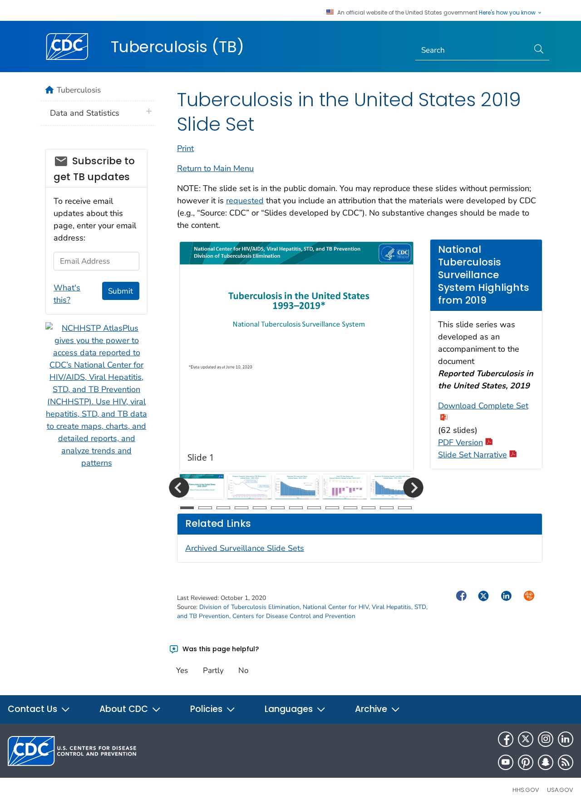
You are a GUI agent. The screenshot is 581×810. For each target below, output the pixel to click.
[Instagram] (545, 739)
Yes (182, 670)
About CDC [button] (124, 709)
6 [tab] (278, 507)
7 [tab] (296, 507)
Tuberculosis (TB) (177, 46)
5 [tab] (259, 507)
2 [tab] (205, 507)
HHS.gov (525, 789)
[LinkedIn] (565, 739)
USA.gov (560, 789)
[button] (179, 487)
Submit (120, 291)
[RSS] (565, 762)
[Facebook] (505, 739)
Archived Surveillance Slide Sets (244, 548)
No (243, 670)
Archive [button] (372, 709)
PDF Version (460, 442)
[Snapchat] (545, 762)
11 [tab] (368, 507)
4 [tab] (241, 507)
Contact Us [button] (33, 709)
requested (245, 200)
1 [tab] (187, 507)
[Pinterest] (525, 762)
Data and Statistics (84, 113)
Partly (213, 670)
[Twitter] (525, 739)
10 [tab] (350, 507)
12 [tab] (387, 507)
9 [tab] (332, 507)
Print (185, 148)
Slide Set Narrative (472, 454)
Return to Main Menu (215, 168)
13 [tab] (405, 507)
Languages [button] (290, 709)
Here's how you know (508, 13)
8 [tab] (314, 507)
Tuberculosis (79, 89)
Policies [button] (207, 709)
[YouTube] (505, 762)
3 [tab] (223, 507)
